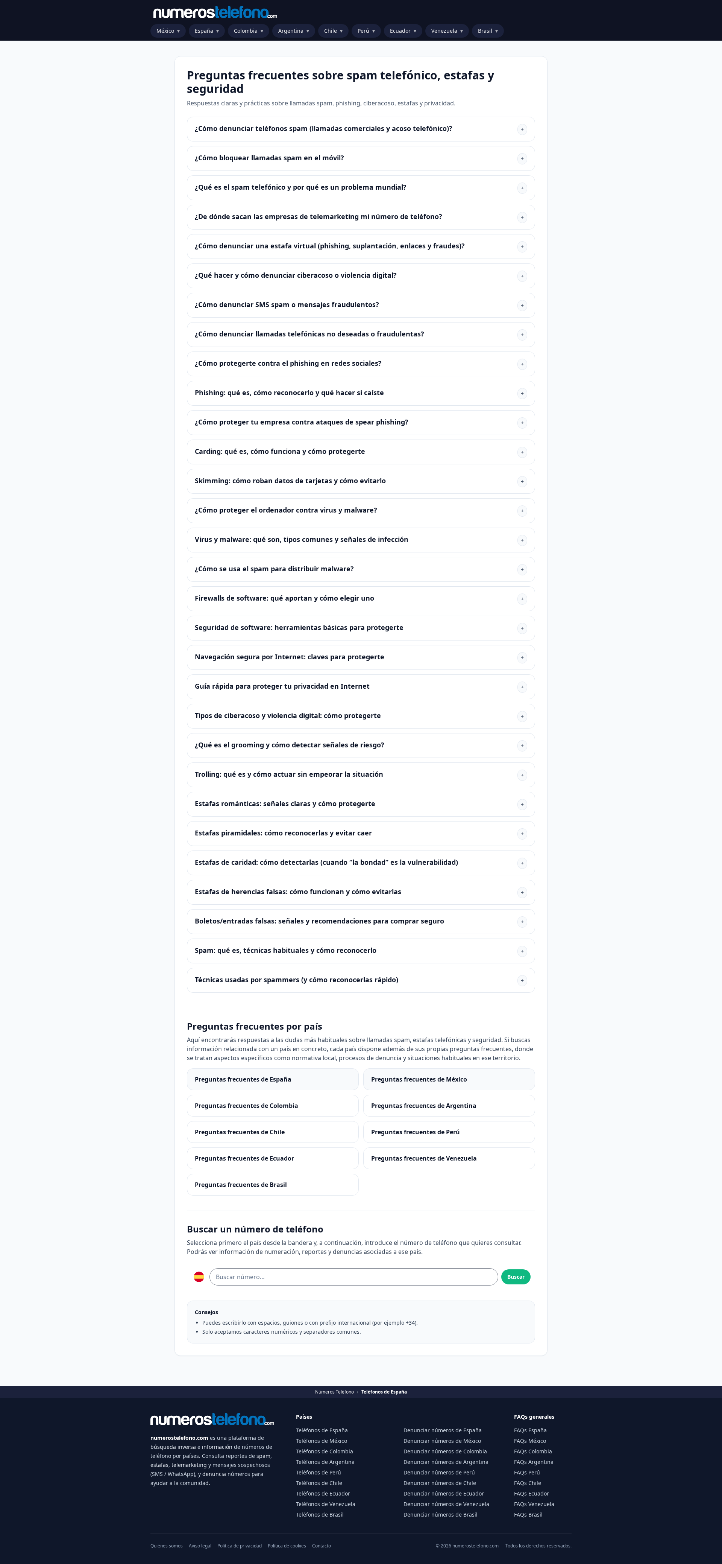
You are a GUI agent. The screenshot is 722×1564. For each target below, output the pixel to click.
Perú (366, 30)
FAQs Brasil (528, 1514)
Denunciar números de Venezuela (446, 1504)
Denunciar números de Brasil (440, 1514)
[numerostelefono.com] (215, 12)
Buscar (516, 1276)
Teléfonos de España (322, 1430)
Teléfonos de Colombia (324, 1451)
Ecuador (403, 30)
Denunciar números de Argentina (445, 1461)
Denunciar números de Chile (439, 1482)
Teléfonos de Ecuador (323, 1493)
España (207, 30)
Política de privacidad (239, 1546)
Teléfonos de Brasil (320, 1514)
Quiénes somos (166, 1546)
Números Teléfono (334, 1392)
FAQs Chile (527, 1482)
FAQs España (530, 1430)
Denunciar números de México (442, 1440)
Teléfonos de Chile (319, 1482)
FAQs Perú (527, 1472)
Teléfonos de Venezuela (325, 1504)
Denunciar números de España (442, 1430)
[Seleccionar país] (198, 1276)
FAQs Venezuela (534, 1504)
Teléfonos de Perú (318, 1472)
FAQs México (530, 1440)
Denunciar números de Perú (439, 1472)
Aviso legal (200, 1546)
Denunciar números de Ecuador (443, 1493)
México (168, 30)
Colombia (248, 30)
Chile (333, 30)
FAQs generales (534, 1416)
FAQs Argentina (534, 1461)
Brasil (488, 30)
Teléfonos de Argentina (325, 1461)
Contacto (321, 1546)
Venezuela (447, 30)
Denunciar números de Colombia (445, 1451)
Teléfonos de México (321, 1440)
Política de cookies (287, 1546)
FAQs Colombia (533, 1451)
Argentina (293, 30)
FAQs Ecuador (531, 1493)
